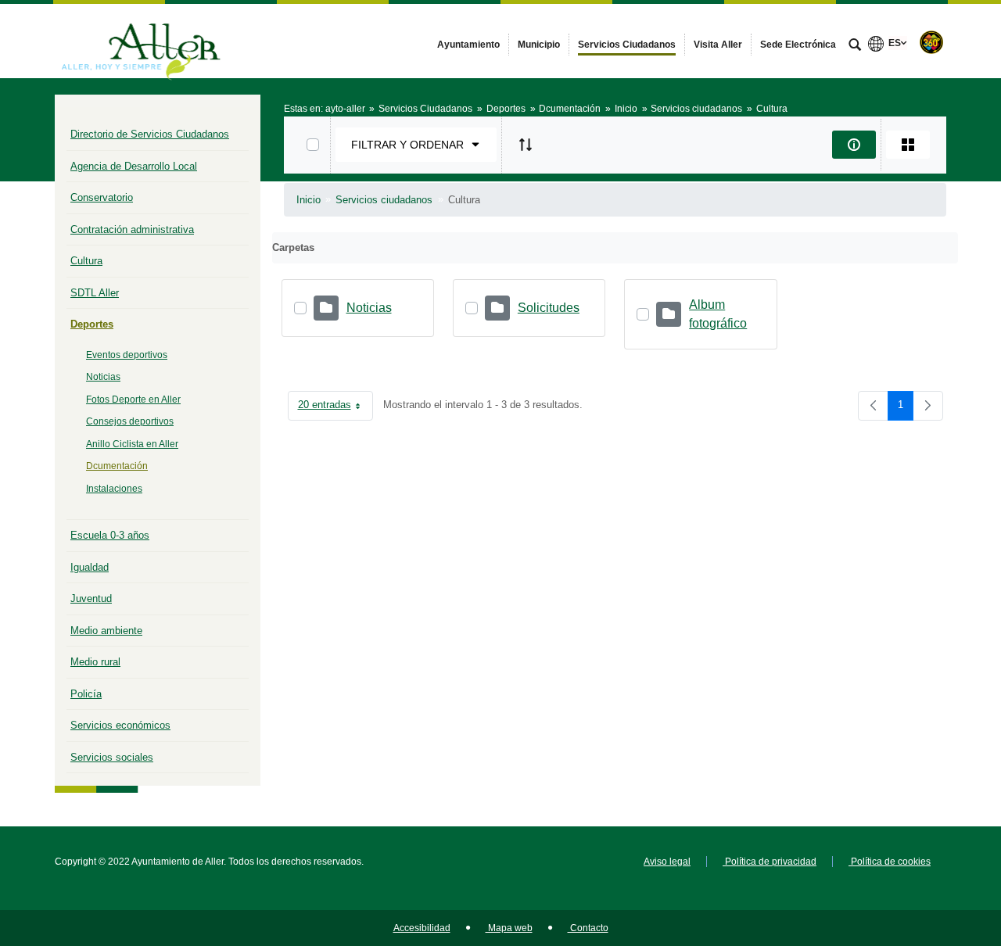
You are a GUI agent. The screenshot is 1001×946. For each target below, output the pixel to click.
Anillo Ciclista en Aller (132, 444)
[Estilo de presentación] (908, 145)
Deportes (91, 324)
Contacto (588, 928)
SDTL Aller (94, 293)
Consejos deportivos (130, 421)
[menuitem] (468, 44)
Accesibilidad (421, 928)
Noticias (103, 376)
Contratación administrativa (132, 229)
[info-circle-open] (854, 145)
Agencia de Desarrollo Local (133, 166)
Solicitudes (548, 307)
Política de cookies (890, 861)
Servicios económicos (120, 725)
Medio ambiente (106, 630)
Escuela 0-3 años (109, 535)
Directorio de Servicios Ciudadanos (149, 134)
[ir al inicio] (938, 852)
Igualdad (89, 567)
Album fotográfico (718, 314)
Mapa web (509, 928)
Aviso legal (667, 861)
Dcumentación (117, 465)
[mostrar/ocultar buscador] (855, 46)
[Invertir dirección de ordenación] (525, 144)
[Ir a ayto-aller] (141, 40)
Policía (86, 694)
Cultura (86, 261)
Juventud (91, 598)
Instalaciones (114, 488)
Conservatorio (101, 197)
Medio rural (95, 662)
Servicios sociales (111, 757)
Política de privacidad (769, 861)
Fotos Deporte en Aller (133, 399)
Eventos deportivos (126, 354)
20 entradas (335, 408)
